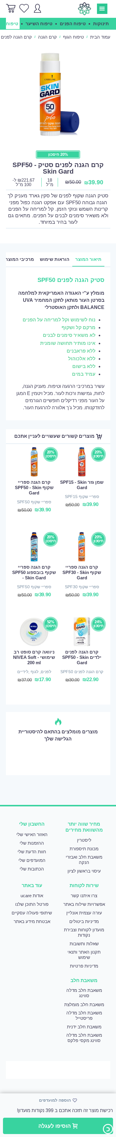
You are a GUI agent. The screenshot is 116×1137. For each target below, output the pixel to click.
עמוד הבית (100, 37)
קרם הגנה (47, 37)
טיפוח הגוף (73, 37)
